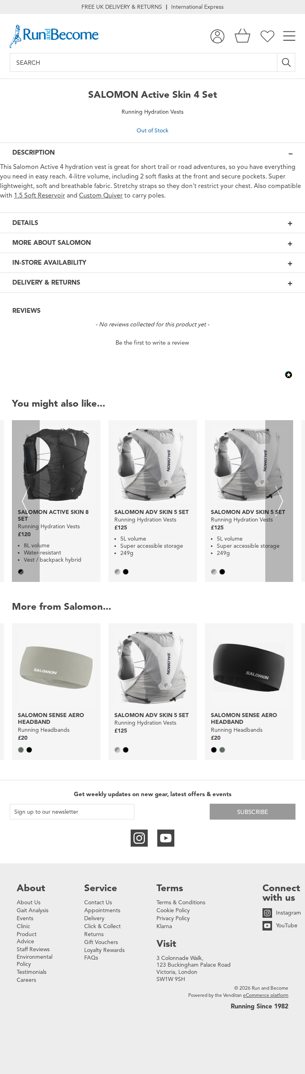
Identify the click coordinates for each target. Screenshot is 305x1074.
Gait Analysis (32, 910)
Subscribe (252, 812)
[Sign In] (217, 36)
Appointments (102, 910)
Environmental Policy (34, 960)
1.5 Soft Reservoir (39, 196)
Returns (94, 934)
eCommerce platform (265, 995)
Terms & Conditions (180, 902)
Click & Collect (102, 926)
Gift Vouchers (101, 942)
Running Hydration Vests (152, 112)
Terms (169, 888)
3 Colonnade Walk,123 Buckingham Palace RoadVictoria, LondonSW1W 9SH (193, 969)
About (31, 888)
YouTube (286, 925)
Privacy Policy (173, 918)
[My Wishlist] (267, 36)
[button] (152, 342)
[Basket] (242, 36)
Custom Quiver (101, 196)
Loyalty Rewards (104, 950)
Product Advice (27, 938)
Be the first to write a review (152, 342)
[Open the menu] (289, 36)
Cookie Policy (173, 910)
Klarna (164, 926)
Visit (166, 943)
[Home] (54, 36)
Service (100, 888)
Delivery (94, 918)
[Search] (286, 62)
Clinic (23, 926)
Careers (26, 980)
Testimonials (31, 972)
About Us (29, 902)
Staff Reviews (33, 949)
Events (25, 918)
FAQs (91, 957)
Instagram (288, 912)
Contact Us (98, 902)
